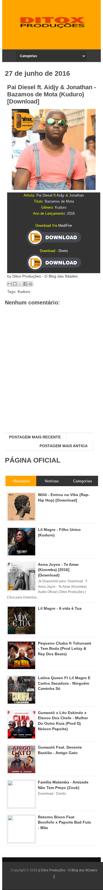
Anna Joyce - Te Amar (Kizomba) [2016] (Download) (58, 569)
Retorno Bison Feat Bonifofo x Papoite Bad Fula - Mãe (64, 822)
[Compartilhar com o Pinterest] (30, 284)
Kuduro (24, 291)
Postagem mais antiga (64, 446)
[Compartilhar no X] (20, 284)
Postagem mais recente (35, 437)
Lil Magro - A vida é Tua (60, 608)
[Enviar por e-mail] (9, 284)
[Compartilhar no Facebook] (25, 284)
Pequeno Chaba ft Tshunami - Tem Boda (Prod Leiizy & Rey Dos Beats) (64, 648)
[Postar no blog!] (15, 284)
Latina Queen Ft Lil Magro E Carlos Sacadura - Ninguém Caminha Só (64, 683)
